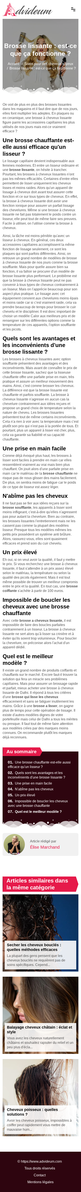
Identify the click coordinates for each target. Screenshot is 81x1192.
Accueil (13, 64)
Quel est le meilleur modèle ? (35, 811)
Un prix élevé (21, 795)
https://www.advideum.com (41, 1161)
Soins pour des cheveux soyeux (48, 64)
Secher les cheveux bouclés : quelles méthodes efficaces (34, 947)
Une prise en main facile (30, 783)
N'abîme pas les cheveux (30, 789)
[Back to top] (69, 1180)
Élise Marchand (45, 847)
